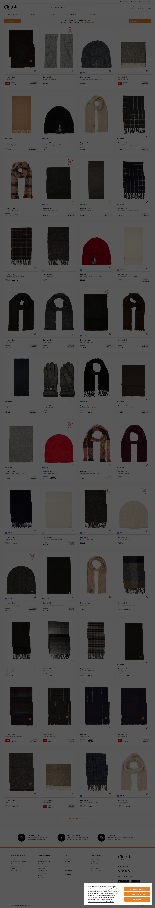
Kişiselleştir (137, 899)
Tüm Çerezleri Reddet (137, 894)
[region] (118, 894)
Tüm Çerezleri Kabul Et (137, 889)
